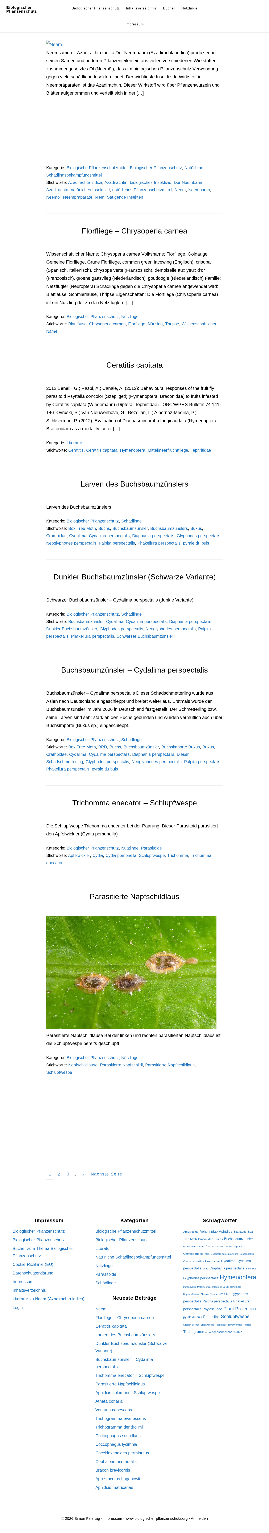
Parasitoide (151, 848)
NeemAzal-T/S (217, 1294)
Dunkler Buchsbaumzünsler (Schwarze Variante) (134, 577)
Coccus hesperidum (193, 1261)
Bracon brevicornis (112, 1470)
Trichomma (177, 855)
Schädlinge (131, 521)
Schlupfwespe (152, 855)
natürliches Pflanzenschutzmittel (142, 189)
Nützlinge (129, 316)
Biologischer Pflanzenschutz (21, 9)
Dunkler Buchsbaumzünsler (71, 629)
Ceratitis (76, 450)
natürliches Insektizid (90, 189)
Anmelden (199, 1518)
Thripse (172, 324)
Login (18, 1307)
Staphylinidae (207, 1324)
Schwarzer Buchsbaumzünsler (145, 636)
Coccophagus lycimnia (116, 1444)
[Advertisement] (134, 133)
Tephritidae (201, 450)
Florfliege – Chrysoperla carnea (134, 231)
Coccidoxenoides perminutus (122, 1453)
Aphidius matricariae (114, 1487)
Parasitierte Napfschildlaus (134, 896)
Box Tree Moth (82, 528)
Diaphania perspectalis (153, 535)
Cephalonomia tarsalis (116, 1461)
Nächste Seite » (110, 1174)
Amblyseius (190, 1231)
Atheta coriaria (109, 1401)
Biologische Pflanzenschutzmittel (97, 167)
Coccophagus (247, 1254)
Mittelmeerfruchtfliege (168, 450)
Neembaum (199, 189)
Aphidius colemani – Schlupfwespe (127, 1392)
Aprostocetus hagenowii (117, 1478)
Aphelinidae (209, 1231)
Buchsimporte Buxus (180, 747)
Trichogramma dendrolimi (119, 1427)
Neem (180, 189)
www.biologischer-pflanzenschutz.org (156, 1518)
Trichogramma (195, 1331)
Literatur (74, 443)
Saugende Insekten (125, 197)
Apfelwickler (79, 855)
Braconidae (205, 1239)
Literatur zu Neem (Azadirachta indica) (48, 1299)
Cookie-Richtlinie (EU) (33, 1264)
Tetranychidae (235, 1324)
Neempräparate (77, 197)
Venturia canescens (113, 1410)
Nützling (155, 324)
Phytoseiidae (212, 1309)
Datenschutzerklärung (33, 1273)
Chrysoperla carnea (107, 324)
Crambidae (56, 535)
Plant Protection (239, 1308)
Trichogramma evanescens (120, 1418)
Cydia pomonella (120, 855)
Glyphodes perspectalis (198, 535)
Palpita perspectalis (117, 543)
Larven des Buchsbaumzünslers (134, 484)
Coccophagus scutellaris (118, 1435)
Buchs (104, 528)
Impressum (23, 1281)
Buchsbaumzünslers (169, 528)
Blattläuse (77, 324)
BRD (102, 747)
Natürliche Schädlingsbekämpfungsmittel (133, 1257)
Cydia (97, 855)
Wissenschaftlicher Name (225, 1332)
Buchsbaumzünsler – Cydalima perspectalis (134, 670)
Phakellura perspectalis (159, 543)
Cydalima (77, 535)
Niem (99, 197)
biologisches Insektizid (150, 182)
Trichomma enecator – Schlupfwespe (134, 802)
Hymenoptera (132, 450)
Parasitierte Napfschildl (121, 1065)
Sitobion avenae (191, 1324)
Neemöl (53, 197)
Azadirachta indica (85, 182)
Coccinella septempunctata (224, 1254)
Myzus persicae (230, 1286)
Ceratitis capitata (134, 365)
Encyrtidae (250, 1268)
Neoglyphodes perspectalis (71, 543)
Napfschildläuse (83, 1065)
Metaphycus (189, 1287)
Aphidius (225, 1231)
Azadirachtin (115, 182)
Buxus (196, 528)
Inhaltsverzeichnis (29, 1290)
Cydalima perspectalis (109, 535)
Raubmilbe (211, 1317)
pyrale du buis (196, 543)
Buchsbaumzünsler (130, 528)
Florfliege (136, 324)
